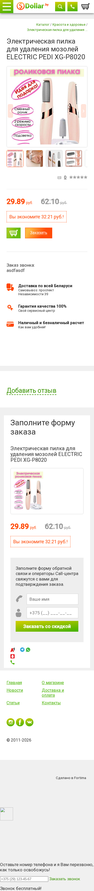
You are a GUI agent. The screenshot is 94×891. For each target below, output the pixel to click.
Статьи (13, 702)
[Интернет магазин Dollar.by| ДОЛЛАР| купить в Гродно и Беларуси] (33, 6)
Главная (14, 682)
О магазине (53, 682)
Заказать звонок (64, 879)
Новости (15, 690)
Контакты (51, 702)
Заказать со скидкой (47, 626)
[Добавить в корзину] (14, 233)
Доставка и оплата (53, 693)
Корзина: (85, 5)
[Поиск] (60, 6)
